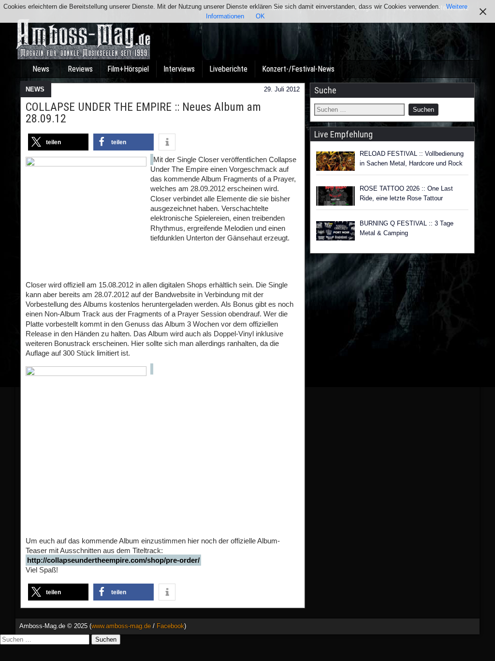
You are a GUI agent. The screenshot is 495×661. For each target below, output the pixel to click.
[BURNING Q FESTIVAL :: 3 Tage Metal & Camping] (335, 230)
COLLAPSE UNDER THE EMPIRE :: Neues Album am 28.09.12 (143, 112)
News (40, 69)
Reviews (80, 69)
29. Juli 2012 (282, 89)
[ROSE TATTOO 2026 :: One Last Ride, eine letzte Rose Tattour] (335, 196)
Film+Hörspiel (128, 69)
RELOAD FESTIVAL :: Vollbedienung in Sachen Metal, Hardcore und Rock (412, 158)
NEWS (35, 89)
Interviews (179, 69)
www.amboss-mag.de (121, 626)
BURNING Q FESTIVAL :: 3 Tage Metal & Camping (406, 228)
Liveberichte (228, 69)
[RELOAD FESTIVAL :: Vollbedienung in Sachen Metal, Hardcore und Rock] (335, 161)
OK (260, 16)
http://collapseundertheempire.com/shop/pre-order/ (113, 560)
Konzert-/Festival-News (298, 69)
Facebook (170, 626)
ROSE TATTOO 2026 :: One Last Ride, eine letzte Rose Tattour (406, 193)
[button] (58, 142)
